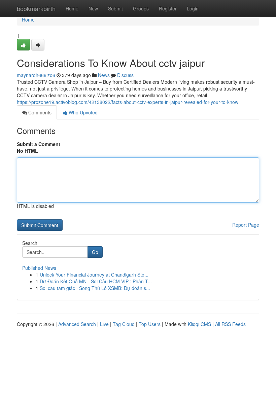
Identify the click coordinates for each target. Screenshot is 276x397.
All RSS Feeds (230, 324)
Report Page (245, 224)
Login (193, 8)
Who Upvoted (82, 112)
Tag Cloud (124, 324)
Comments (39, 112)
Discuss (125, 75)
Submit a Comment (38, 144)
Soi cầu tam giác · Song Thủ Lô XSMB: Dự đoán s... (95, 288)
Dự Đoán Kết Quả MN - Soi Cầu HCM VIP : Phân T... (96, 281)
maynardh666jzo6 (36, 75)
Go (95, 252)
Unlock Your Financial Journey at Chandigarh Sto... (94, 274)
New (93, 8)
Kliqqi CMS (199, 324)
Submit (115, 8)
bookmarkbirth (36, 8)
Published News (39, 267)
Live (104, 324)
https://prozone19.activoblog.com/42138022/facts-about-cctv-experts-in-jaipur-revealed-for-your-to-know (127, 102)
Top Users (150, 324)
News (104, 75)
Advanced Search (77, 324)
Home (72, 8)
